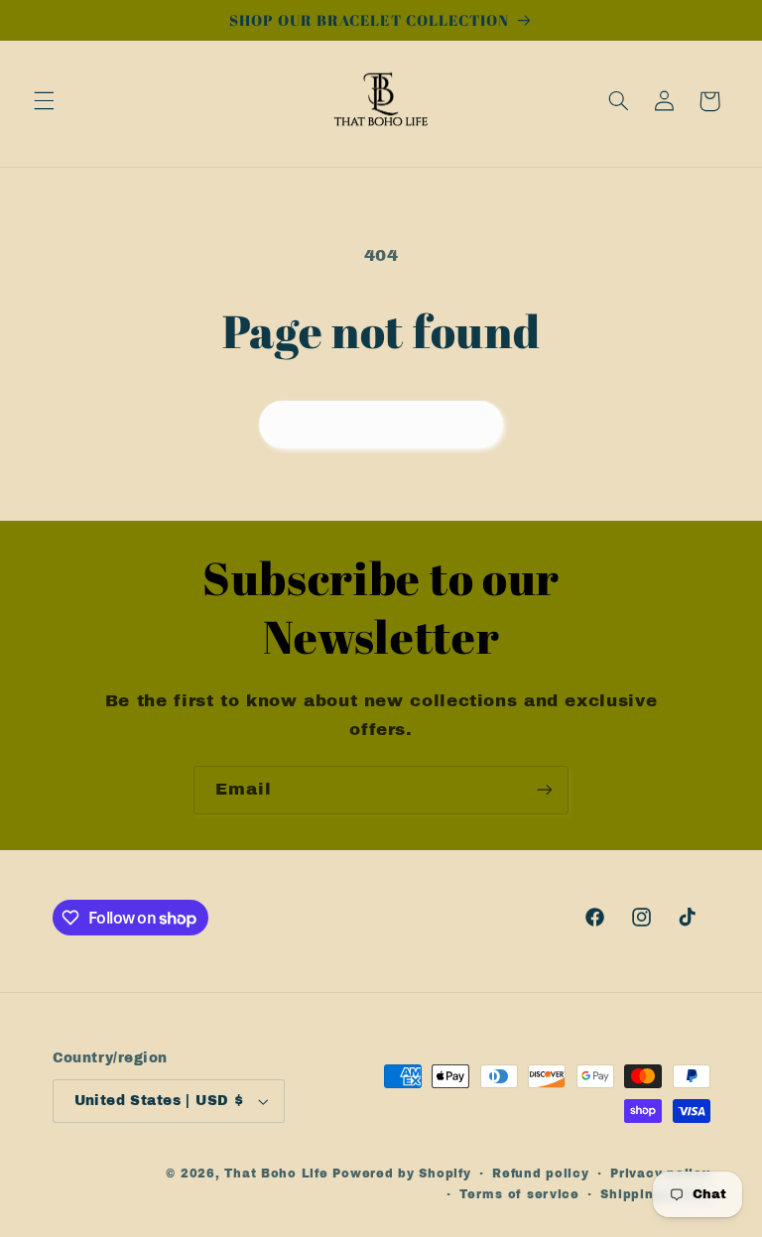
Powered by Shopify (401, 1173)
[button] (43, 101)
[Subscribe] (545, 790)
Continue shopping (381, 424)
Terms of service (519, 1194)
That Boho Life (275, 1173)
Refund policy (540, 1173)
